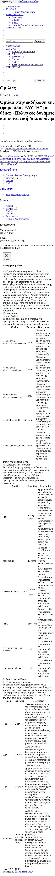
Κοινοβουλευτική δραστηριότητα (27, 25)
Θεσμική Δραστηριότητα (23, 12)
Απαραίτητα (11, 313)
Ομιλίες (15, 20)
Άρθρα (15, 22)
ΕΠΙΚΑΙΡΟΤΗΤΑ (14, 14)
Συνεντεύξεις (18, 17)
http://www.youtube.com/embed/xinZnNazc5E (26, 148)
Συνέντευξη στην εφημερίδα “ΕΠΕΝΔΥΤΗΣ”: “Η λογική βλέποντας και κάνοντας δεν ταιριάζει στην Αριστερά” (27, 157)
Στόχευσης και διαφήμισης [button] (15, 462)
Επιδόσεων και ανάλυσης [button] (15, 679)
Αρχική (9, 206)
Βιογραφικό (11, 208)
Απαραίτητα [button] (8, 310)
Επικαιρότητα (8, 169)
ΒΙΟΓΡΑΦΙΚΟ (13, 6)
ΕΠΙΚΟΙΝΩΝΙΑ (14, 27)
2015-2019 (11, 9)
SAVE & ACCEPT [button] (12, 869)
